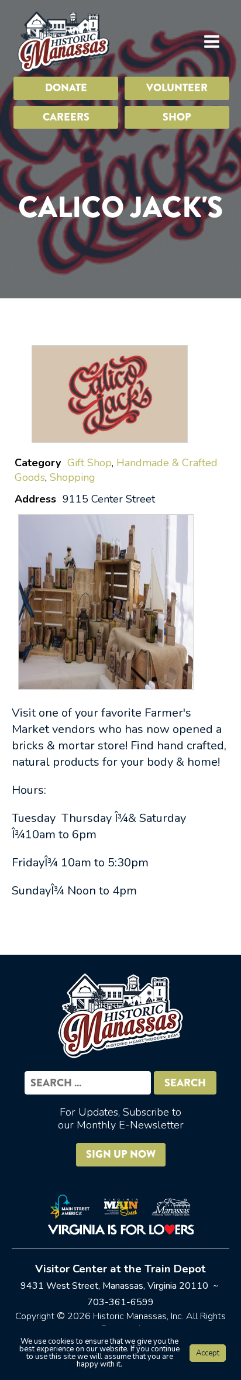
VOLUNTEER (177, 87)
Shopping (72, 477)
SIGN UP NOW (121, 1154)
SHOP (177, 117)
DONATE (66, 87)
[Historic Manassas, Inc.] (63, 41)
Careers (66, 117)
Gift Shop (89, 463)
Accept (207, 1353)
